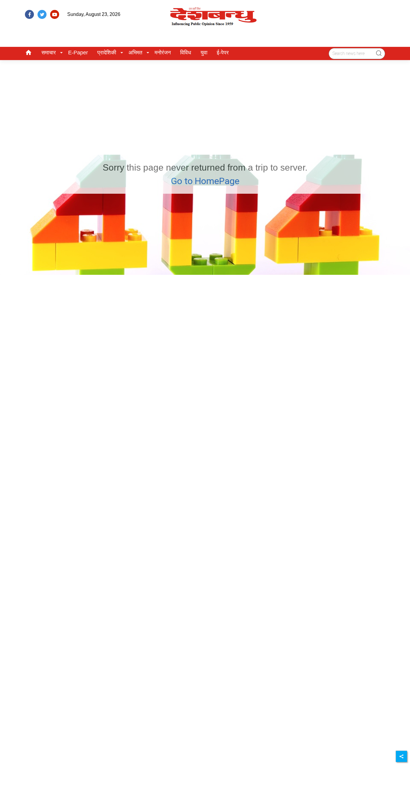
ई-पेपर (223, 53)
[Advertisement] (205, 105)
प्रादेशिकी (106, 53)
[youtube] (54, 14)
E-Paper (78, 53)
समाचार (48, 53)
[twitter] (42, 14)
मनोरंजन (163, 53)
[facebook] (29, 14)
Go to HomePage (205, 181)
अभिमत (135, 53)
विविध (185, 53)
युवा (203, 53)
